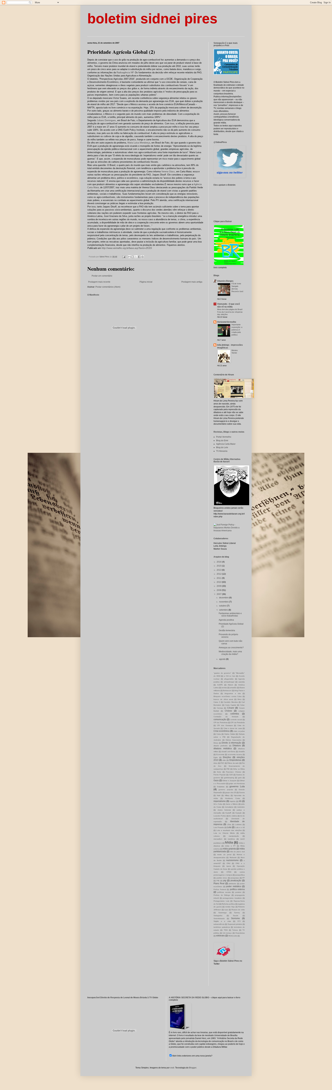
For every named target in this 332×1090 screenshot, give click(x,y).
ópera (228, 866)
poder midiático (233, 886)
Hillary (227, 795)
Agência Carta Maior (226, 444)
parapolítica (240, 875)
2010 (219, 582)
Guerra (242, 792)
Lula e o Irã (240, 827)
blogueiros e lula (233, 693)
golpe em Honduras (237, 783)
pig (224, 880)
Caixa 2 (217, 702)
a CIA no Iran (229, 676)
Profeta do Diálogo (222, 895)
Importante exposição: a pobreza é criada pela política (237, 330)
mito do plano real (237, 852)
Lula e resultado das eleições (229, 830)
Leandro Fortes (220, 816)
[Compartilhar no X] (136, 257)
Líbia (229, 824)
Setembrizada (219, 918)
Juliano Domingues (106, 120)
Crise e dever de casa (233, 728)
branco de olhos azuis (223, 699)
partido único (221, 878)
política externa (237, 889)
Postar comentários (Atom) (107, 287)
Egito (216, 757)
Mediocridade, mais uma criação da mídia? (230, 652)
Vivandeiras (240, 933)
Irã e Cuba (218, 804)
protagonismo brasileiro (232, 898)
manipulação (234, 836)
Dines (216, 743)
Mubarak (233, 857)
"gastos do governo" (222, 673)
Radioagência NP (125, 72)
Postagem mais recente (99, 282)
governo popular (226, 789)
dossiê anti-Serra (228, 751)
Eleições (227, 757)
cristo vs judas (239, 731)
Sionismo (235, 918)
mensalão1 (218, 839)
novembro (224, 602)
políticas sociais (223, 892)
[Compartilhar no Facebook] (139, 257)
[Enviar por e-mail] (129, 257)
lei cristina (233, 816)
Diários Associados (233, 740)
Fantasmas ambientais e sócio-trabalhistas (230, 614)
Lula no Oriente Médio (224, 833)
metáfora (231, 839)
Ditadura (237, 745)
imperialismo (220, 801)
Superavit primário (235, 924)
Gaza (216, 780)
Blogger (192, 1067)
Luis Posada (219, 827)
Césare (230, 708)
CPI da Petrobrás (238, 722)
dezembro (224, 597)
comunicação (220, 719)
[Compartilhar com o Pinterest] (142, 257)
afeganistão (229, 679)
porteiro (238, 892)
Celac (242, 705)
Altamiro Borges (225, 281)
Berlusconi (227, 690)
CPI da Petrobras (221, 722)
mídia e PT (230, 846)
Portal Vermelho (223, 437)
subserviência (219, 924)
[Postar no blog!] (132, 257)
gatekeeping (229, 778)
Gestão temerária (227, 630)
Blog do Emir (222, 440)
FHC (222, 763)
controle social (236, 720)
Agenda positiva (226, 620)
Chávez (228, 711)
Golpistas (220, 787)
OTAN (229, 872)
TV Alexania (221, 451)
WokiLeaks (232, 936)
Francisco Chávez (233, 772)
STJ (239, 921)
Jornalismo (229, 807)
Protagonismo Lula (221, 901)
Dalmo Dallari (229, 734)
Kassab (239, 813)
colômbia (234, 714)
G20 (231, 775)
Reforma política (228, 904)
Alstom (230, 685)
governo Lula (237, 786)
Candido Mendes (231, 702)
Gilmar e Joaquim (229, 781)
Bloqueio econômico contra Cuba (228, 696)
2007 (219, 594)
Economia (220, 754)
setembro (223, 610)
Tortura (235, 930)
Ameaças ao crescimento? (231, 647)
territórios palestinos (222, 927)
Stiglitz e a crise (222, 921)
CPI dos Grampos (225, 725)
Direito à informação (231, 743)
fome (219, 772)
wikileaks (220, 935)
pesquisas (235, 878)
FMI (228, 769)
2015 (219, 566)
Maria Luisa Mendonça (138, 142)
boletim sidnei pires (152, 18)
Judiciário (241, 807)
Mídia (229, 842)
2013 (219, 570)
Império (233, 801)
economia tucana (235, 754)
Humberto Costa (232, 798)
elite (224, 760)
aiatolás (241, 682)
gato (240, 778)
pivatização (235, 880)
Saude (235, 915)
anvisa (224, 688)
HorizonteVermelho (226, 322)
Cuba (218, 734)
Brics (239, 699)
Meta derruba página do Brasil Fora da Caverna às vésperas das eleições (230, 312)
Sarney (237, 913)
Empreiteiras (235, 760)
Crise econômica (221, 731)
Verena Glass (168, 171)
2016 (219, 562)
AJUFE (220, 685)
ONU (228, 863)
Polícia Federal (220, 889)
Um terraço (227, 933)
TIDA (226, 930)
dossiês (242, 751)
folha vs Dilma (239, 769)
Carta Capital (230, 705)
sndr (172, 1067)
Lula (229, 827)
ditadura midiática (223, 748)
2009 (219, 586)
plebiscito (232, 884)
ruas (226, 910)
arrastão (233, 688)
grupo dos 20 (230, 792)
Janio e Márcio (232, 804)
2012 (219, 574)
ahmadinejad (229, 682)
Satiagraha (218, 915)
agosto (222, 659)
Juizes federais (224, 810)
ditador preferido (221, 746)
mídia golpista (229, 849)
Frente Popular (220, 775)
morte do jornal (224, 854)
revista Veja (230, 907)
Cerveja (220, 708)
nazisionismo (232, 860)
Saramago (222, 913)
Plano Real (219, 883)
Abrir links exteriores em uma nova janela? (192, 1056)
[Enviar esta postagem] (123, 257)
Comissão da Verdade (226, 717)
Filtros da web (233, 763)
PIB (217, 881)
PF (243, 878)
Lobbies (238, 824)
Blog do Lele (222, 447)
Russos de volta (238, 910)
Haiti (218, 795)
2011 (219, 578)
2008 (219, 590)
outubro (223, 606)
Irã (240, 801)
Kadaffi (228, 813)
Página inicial (146, 282)
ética (215, 763)
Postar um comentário (102, 276)
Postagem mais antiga (191, 282)
